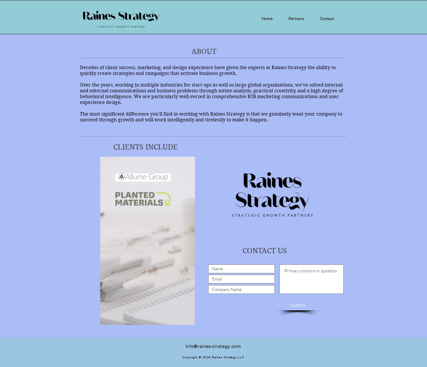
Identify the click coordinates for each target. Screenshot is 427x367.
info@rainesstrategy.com (213, 346)
